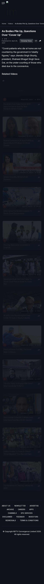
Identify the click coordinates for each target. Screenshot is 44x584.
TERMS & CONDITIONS (29, 520)
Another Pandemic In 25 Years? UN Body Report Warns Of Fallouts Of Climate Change (19, 143)
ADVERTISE (34, 506)
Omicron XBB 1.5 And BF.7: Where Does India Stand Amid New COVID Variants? (18, 419)
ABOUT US (6, 506)
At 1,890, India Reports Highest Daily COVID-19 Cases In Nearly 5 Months (17, 317)
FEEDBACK (20, 517)
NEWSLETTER (20, 506)
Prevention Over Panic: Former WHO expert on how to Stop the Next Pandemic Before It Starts (17, 106)
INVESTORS (33, 517)
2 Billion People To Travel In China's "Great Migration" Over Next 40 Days (17, 453)
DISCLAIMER (7, 517)
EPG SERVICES (27, 513)
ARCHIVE (10, 509)
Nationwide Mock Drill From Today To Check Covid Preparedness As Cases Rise (18, 281)
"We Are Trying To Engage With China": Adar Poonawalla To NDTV (18, 385)
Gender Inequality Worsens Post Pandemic (16, 178)
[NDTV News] (11, 10)
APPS (31, 509)
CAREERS (21, 509)
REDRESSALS (11, 520)
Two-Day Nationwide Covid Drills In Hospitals (17, 246)
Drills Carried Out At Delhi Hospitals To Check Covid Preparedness (18, 212)
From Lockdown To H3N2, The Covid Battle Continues (17, 350)
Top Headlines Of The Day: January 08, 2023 (18, 487)
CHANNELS (12, 513)
